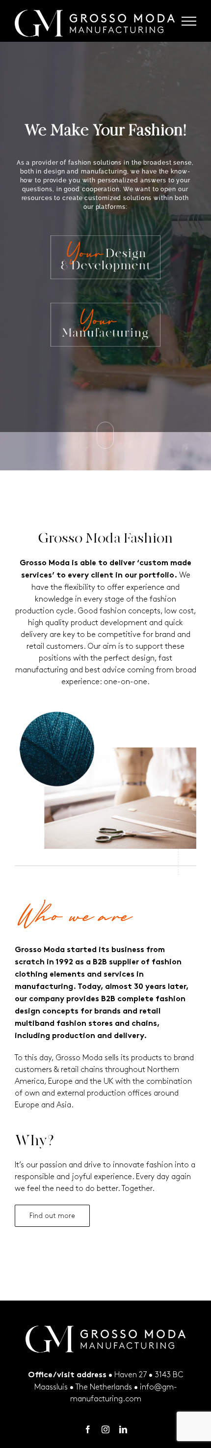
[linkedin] (123, 1429)
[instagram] (105, 1429)
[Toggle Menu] (189, 21)
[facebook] (88, 1429)
